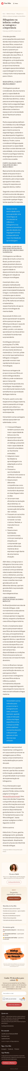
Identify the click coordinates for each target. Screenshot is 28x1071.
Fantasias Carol (5, 1036)
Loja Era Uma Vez (5, 1038)
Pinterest (16, 1049)
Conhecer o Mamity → (14, 898)
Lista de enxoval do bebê (9, 913)
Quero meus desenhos (14, 1004)
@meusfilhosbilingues (11, 796)
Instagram (4, 1049)
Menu (16, 3)
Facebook (10, 1049)
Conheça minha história (14, 882)
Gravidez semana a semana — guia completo (14, 911)
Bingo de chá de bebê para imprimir (11, 915)
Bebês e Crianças (11, 13)
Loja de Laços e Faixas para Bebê (9, 1033)
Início (4, 13)
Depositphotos (15, 1041)
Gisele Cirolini (17, 31)
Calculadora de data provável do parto (12, 920)
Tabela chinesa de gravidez (9, 918)
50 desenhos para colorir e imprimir (11, 908)
